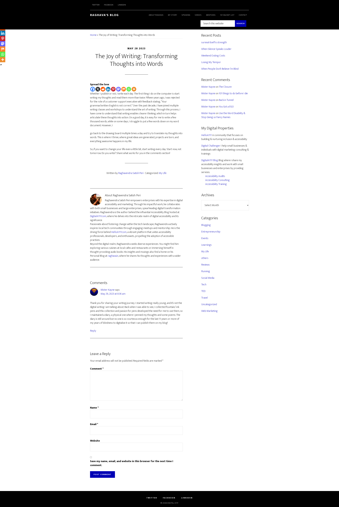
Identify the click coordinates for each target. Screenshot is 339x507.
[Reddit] (103, 89)
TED (203, 291)
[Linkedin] (108, 89)
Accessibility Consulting (217, 180)
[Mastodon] (118, 89)
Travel (204, 298)
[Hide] (1, 65)
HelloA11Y (206, 135)
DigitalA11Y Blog (209, 160)
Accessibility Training (216, 184)
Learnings (206, 245)
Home (93, 35)
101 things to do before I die (233, 93)
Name (94, 408)
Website (95, 441)
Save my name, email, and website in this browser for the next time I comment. (131, 463)
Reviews (205, 264)
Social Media (207, 278)
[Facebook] (92, 89)
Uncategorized (209, 304)
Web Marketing (209, 311)
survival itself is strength (214, 42)
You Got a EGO (226, 106)
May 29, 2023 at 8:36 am (113, 294)
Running (205, 271)
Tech (203, 284)
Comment (97, 369)
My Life (162, 173)
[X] (97, 89)
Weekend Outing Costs (213, 55)
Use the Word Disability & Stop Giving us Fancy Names (223, 115)
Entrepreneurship (210, 231)
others (204, 258)
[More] (134, 89)
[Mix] (123, 89)
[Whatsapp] (128, 89)
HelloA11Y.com (118, 232)
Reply (93, 331)
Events (204, 238)
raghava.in (113, 256)
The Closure (225, 87)
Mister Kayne (108, 290)
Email (94, 424)
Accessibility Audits (215, 176)
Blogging (206, 225)
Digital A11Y (172, 502)
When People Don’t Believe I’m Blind (219, 69)
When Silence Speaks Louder (216, 49)
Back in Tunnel (226, 100)
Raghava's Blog (104, 15)
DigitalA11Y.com (98, 216)
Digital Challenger (210, 146)
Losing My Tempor (211, 62)
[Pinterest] (113, 89)
